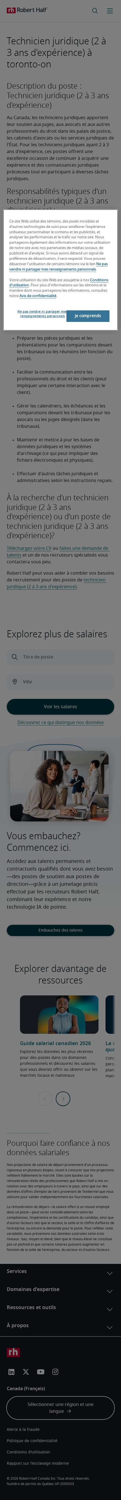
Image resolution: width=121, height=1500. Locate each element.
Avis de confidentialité (37, 296)
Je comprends (88, 316)
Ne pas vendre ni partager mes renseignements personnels (42, 314)
